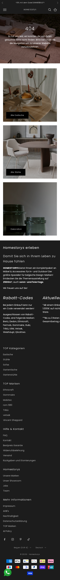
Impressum (9, 506)
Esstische (8, 354)
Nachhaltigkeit (10, 516)
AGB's (6, 511)
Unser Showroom (12, 480)
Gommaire (9, 394)
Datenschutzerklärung (15, 521)
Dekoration (16, 229)
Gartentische (10, 369)
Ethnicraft (8, 389)
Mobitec (7, 400)
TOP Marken (9, 526)
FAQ (5, 435)
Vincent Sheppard (12, 420)
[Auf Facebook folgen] (4, 539)
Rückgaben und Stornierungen (19, 460)
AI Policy (7, 531)
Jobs (5, 485)
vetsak (6, 415)
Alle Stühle (16, 172)
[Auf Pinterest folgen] (20, 539)
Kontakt (7, 440)
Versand (7, 455)
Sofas (6, 364)
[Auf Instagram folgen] (12, 539)
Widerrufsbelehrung (13, 450)
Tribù (5, 410)
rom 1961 (7, 405)
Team (6, 490)
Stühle (6, 359)
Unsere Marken (11, 475)
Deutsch (39, 547)
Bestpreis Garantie (13, 445)
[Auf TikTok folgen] (28, 539)
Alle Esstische (17, 115)
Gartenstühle (10, 374)
